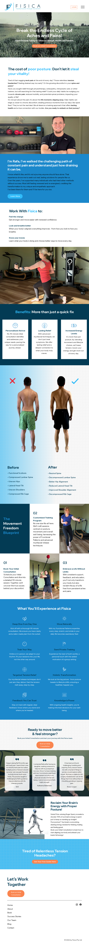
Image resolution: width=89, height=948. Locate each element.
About (10, 909)
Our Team (11, 920)
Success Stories (14, 916)
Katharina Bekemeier (44, 786)
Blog (9, 924)
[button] (45, 862)
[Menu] (83, 7)
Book (9, 912)
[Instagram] (77, 904)
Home (10, 905)
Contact (10, 928)
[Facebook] (80, 904)
